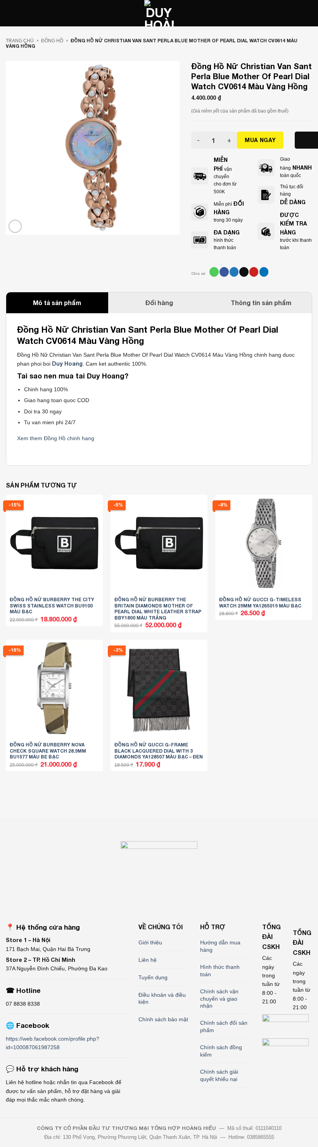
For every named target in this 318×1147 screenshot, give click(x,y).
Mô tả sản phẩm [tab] (57, 302)
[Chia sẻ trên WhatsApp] (213, 271)
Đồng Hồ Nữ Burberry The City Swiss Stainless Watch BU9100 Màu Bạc (52, 605)
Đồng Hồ (52, 40)
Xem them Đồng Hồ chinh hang (55, 438)
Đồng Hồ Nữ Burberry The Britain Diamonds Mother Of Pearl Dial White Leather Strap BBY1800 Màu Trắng (157, 609)
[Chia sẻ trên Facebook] (223, 271)
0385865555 (260, 1137)
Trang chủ (20, 40)
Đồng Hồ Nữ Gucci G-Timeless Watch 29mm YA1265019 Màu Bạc (260, 603)
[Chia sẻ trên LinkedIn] (263, 271)
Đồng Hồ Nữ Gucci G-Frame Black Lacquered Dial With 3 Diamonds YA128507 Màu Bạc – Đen (158, 751)
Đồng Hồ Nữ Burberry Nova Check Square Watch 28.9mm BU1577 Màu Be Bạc (48, 751)
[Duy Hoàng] (159, 13)
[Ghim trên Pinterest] (253, 271)
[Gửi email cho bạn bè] (243, 271)
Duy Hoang (67, 363)
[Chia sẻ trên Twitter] (234, 271)
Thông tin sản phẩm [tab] (261, 302)
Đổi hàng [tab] (159, 302)
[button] (10, 13)
